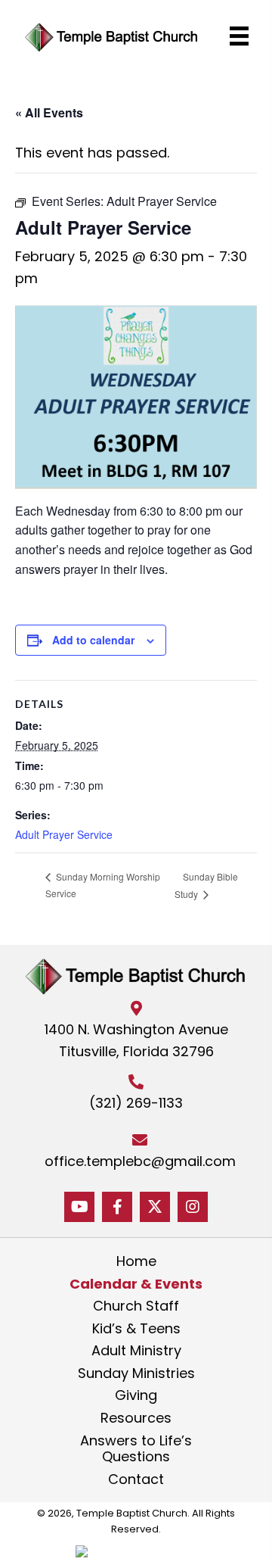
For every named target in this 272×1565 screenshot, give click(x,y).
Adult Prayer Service (64, 834)
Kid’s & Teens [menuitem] (136, 1328)
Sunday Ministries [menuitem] (136, 1373)
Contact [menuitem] (136, 1479)
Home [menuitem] (136, 1261)
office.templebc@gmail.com (140, 1161)
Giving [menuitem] (136, 1395)
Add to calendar (93, 639)
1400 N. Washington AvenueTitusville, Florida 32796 (136, 1040)
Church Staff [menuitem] (136, 1306)
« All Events (49, 112)
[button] (79, 1207)
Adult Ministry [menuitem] (136, 1350)
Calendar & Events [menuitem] (136, 1284)
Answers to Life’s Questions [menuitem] (136, 1449)
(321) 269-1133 (136, 1102)
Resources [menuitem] (136, 1418)
